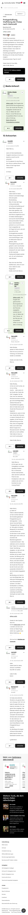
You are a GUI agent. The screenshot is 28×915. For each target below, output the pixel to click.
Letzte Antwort (9, 786)
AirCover (4, 847)
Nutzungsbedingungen (15, 910)
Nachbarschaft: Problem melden (9, 860)
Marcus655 (6, 35)
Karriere (4, 894)
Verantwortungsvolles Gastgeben (10, 880)
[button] (24, 29)
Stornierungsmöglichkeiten (8, 857)
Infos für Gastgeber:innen (8, 874)
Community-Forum (6, 877)
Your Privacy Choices (16, 912)
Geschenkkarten (6, 900)
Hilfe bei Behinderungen (7, 854)
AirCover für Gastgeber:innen (9, 871)
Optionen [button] (19, 13)
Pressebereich (5, 888)
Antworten (20, 79)
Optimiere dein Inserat (12, 758)
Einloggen (18, 2)
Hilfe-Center (5, 844)
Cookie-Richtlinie (6, 912)
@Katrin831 (17, 624)
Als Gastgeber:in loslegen (8, 868)
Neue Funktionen (6, 891)
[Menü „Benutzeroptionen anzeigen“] (24, 2)
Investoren (4, 897)
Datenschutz (5, 910)
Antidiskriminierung (6, 850)
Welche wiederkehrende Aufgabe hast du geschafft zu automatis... (10, 776)
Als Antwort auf (13, 97)
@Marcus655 (9, 103)
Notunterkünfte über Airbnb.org (9, 903)
